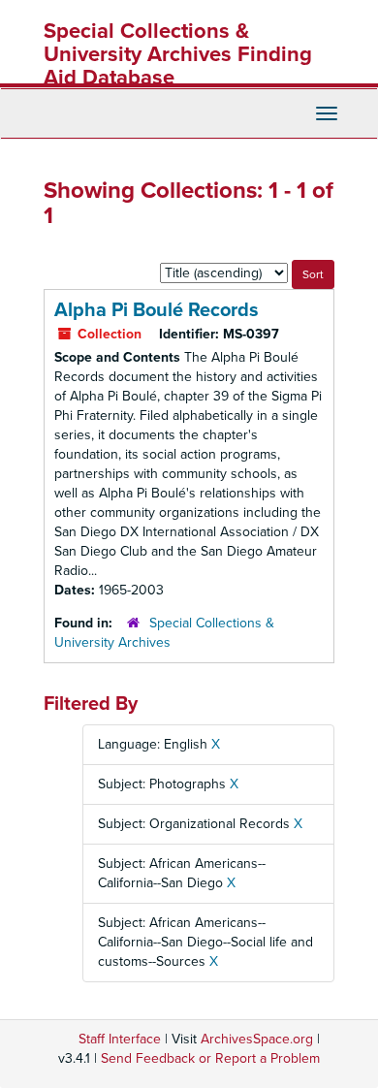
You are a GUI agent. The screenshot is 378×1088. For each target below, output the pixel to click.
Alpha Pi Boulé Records (156, 310)
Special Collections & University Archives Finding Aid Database (178, 54)
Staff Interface (120, 1039)
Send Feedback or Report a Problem (210, 1058)
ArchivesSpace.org (257, 1039)
